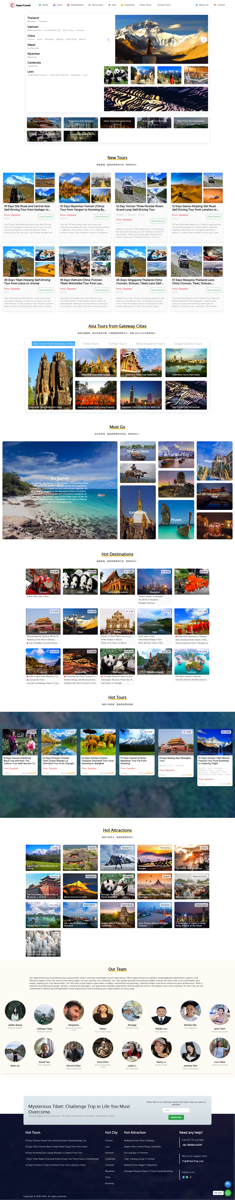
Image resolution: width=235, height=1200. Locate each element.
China (31, 35)
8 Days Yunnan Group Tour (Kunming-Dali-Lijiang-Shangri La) (56, 1140)
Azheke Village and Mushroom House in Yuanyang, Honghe (80, 680)
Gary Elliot (103, 1062)
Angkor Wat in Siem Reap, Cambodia (142, 1146)
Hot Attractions (117, 830)
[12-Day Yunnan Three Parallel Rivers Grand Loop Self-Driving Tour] (141, 188)
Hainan (31, 39)
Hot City (111, 1132)
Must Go (117, 426)
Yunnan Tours (164, 5)
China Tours (145, 5)
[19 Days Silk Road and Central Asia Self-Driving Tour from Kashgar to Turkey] (29, 188)
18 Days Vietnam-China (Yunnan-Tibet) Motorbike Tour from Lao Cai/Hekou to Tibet (81, 281)
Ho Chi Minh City (52, 30)
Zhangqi (132, 1025)
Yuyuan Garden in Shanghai (151, 596)
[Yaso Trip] (20, 5)
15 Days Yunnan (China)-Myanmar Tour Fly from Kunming (134, 761)
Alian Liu (15, 1065)
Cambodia (34, 62)
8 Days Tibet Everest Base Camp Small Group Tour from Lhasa (57, 1146)
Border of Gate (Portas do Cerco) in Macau (117, 636)
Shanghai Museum (147, 603)
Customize (129, 5)
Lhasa (204, 848)
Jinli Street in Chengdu (111, 683)
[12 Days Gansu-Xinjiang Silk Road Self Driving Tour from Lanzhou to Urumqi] (197, 188)
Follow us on (188, 1172)
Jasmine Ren (190, 1065)
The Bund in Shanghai (148, 600)
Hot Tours (117, 697)
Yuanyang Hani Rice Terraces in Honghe (80, 676)
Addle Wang (15, 1025)
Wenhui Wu (190, 1025)
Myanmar (34, 53)
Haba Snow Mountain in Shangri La (193, 636)
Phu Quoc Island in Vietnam (188, 676)
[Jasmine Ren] (190, 1051)
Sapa (138, 473)
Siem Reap (176, 484)
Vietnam (33, 26)
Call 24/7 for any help (193, 1140)
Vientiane (76, 75)
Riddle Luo (161, 1028)
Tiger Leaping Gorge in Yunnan (139, 1159)
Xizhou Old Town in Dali (38, 596)
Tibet (39, 39)
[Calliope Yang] (44, 1014)
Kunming (109, 1183)
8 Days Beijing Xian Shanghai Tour (175, 759)
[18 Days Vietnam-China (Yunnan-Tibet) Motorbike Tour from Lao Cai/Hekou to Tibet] (85, 261)
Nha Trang (68, 30)
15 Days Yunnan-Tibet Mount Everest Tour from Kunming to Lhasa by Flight (214, 761)
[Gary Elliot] (103, 1048)
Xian (56, 933)
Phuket (176, 520)
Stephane (73, 1025)
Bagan (166, 876)
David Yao (44, 1062)
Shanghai (49, 39)
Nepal (31, 44)
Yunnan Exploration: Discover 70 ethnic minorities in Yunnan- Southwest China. (71, 1116)
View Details (46, 216)
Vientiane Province (59, 75)
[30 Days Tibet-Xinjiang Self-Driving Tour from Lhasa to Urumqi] (29, 261)
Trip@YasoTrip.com (193, 1161)
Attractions (97, 5)
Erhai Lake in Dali (147, 636)
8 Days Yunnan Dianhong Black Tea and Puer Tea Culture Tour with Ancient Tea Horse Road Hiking (20, 761)
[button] (204, 40)
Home (45, 5)
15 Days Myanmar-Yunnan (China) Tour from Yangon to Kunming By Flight (82, 207)
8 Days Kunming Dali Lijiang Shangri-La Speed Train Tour (54, 1152)
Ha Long (54, 905)
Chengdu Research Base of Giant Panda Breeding (118, 676)
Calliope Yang (44, 1028)
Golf (114, 5)
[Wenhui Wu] (190, 1010)
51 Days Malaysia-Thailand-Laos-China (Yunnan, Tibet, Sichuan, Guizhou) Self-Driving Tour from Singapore (193, 281)
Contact (221, 5)
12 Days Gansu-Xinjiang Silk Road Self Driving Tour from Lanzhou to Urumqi (194, 207)
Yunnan (109, 1140)
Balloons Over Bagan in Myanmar (140, 1165)
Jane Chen (219, 1028)
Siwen (103, 1028)
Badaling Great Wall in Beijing (41, 640)
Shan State (89, 905)
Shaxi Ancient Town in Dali (151, 643)
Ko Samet (59, 489)
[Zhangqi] (132, 1010)
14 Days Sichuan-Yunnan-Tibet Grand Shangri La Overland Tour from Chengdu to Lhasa (59, 761)
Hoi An (214, 526)
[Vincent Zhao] (73, 1051)
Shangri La (127, 848)
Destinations (77, 5)
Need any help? (191, 1132)
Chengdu (128, 876)
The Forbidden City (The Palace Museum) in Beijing (44, 643)
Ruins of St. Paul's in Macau (114, 643)
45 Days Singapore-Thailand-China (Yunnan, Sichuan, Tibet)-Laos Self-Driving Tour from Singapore (139, 281)
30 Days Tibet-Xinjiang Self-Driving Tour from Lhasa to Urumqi (27, 281)
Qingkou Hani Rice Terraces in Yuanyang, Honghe (80, 683)
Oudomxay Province (37, 75)
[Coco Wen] (219, 1048)
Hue (215, 496)
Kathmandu (33, 48)
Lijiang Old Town (36, 680)
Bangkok (32, 21)
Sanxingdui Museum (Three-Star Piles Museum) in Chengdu (117, 680)
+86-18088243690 (192, 1145)
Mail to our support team (194, 1156)
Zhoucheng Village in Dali (150, 640)
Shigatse (91, 876)
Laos (31, 71)
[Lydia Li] (132, 1051)
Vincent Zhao (73, 1065)
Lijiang (55, 848)
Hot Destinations (117, 554)
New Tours (117, 157)
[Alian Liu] (15, 1051)
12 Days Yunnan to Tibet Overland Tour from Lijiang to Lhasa (56, 1165)
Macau (82, 39)
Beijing (60, 39)
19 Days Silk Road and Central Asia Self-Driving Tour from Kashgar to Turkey (27, 207)
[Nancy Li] (161, 1048)
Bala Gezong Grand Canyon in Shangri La (192, 640)
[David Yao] (44, 1048)
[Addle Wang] (15, 1010)
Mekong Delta (34, 30)
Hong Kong (71, 39)
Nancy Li (161, 1062)
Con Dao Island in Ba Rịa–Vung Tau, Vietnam (192, 680)
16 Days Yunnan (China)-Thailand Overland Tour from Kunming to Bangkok (98, 761)
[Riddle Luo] (161, 1014)
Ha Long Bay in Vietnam (136, 1152)
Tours (59, 5)
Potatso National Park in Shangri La (192, 643)
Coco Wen (219, 1062)
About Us (203, 5)
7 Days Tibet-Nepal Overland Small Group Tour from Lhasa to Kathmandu (62, 1159)
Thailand (33, 17)
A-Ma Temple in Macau (111, 640)
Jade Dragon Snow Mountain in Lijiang (44, 676)
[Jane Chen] (219, 1014)
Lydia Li (132, 1065)
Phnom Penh (214, 461)
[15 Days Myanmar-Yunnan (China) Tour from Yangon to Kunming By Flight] (85, 188)
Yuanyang (165, 848)
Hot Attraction (135, 1132)
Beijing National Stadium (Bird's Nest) (43, 636)
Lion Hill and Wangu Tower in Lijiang (43, 683)
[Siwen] (103, 1014)
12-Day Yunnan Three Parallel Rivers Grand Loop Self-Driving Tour (139, 207)
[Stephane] (73, 1010)
